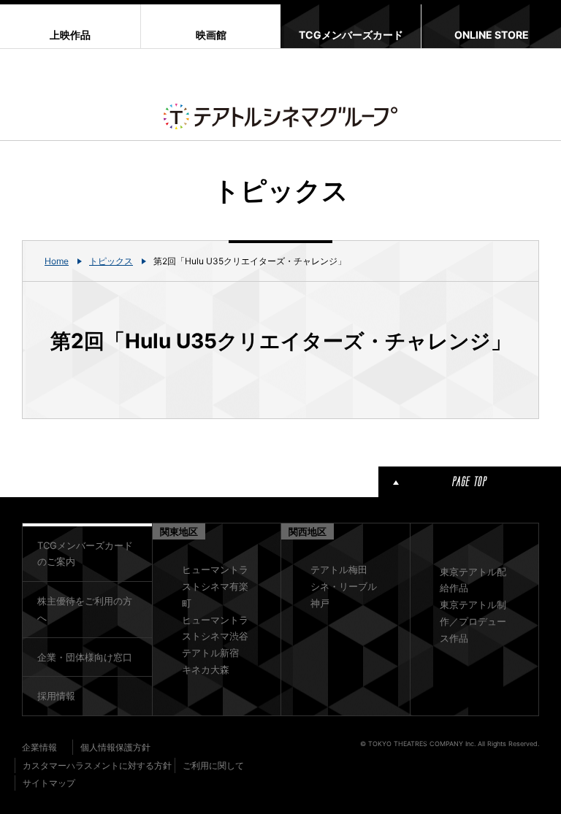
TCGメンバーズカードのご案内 (85, 554)
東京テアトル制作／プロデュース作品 (473, 621)
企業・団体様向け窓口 (84, 657)
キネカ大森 (205, 669)
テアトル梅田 (338, 569)
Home (57, 261)
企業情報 (39, 747)
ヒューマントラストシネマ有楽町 (215, 586)
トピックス (111, 261)
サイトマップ (49, 782)
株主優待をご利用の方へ (84, 609)
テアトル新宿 (210, 653)
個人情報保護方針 (115, 747)
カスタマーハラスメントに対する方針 (97, 765)
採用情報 (56, 696)
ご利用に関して (213, 765)
